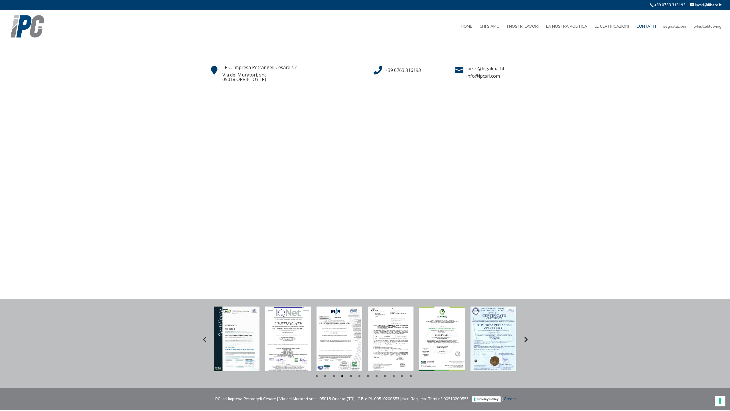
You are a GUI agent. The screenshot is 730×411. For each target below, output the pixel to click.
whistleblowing (707, 27)
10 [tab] (394, 376)
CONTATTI (646, 27)
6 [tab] (359, 376)
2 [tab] (325, 376)
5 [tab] (351, 376)
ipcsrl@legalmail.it (485, 68)
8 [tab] (377, 376)
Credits (510, 399)
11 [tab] (402, 376)
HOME (466, 27)
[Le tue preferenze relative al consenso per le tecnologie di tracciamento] (720, 401)
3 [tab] (334, 376)
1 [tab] (317, 376)
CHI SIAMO (490, 27)
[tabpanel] (236, 339)
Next (525, 339)
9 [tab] (385, 376)
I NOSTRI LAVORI (523, 27)
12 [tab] (411, 376)
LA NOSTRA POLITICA (566, 27)
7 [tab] (368, 376)
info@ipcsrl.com (483, 76)
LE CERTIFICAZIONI (612, 27)
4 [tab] (342, 376)
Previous (204, 339)
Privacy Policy (487, 399)
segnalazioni (674, 27)
